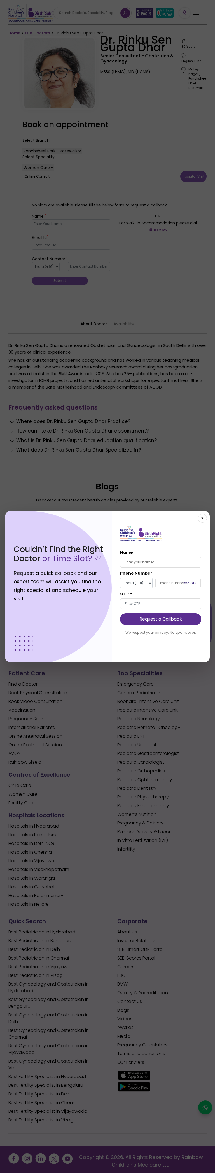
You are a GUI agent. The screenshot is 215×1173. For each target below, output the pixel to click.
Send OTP (189, 583)
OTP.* (126, 594)
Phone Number (136, 573)
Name (126, 552)
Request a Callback (160, 619)
